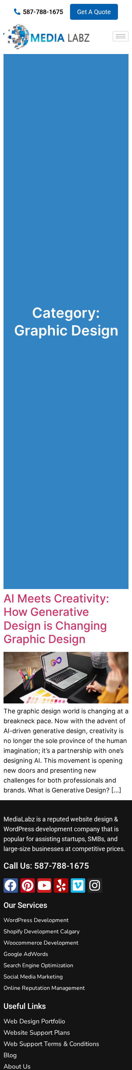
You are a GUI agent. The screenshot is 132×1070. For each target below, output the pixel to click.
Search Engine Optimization (38, 965)
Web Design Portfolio (34, 1021)
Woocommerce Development (41, 943)
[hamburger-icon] (120, 36)
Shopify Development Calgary (42, 931)
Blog (10, 1055)
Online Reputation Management (44, 988)
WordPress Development (36, 920)
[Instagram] (95, 885)
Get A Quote (94, 12)
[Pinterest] (27, 885)
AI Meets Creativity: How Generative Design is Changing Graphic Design (56, 619)
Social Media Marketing (33, 977)
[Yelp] (61, 885)
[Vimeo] (78, 885)
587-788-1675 (43, 12)
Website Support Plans (37, 1032)
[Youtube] (44, 885)
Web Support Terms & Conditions (51, 1044)
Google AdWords (26, 954)
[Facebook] (11, 885)
